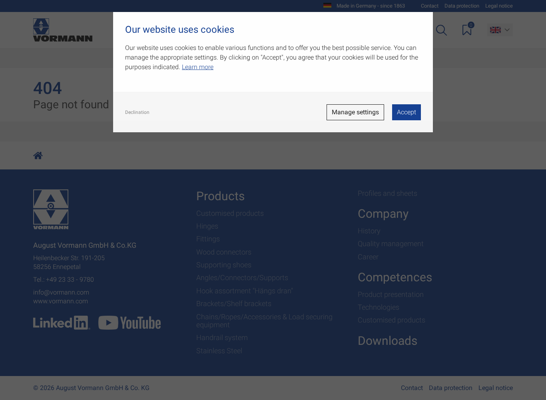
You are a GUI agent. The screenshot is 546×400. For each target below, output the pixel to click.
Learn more (197, 67)
